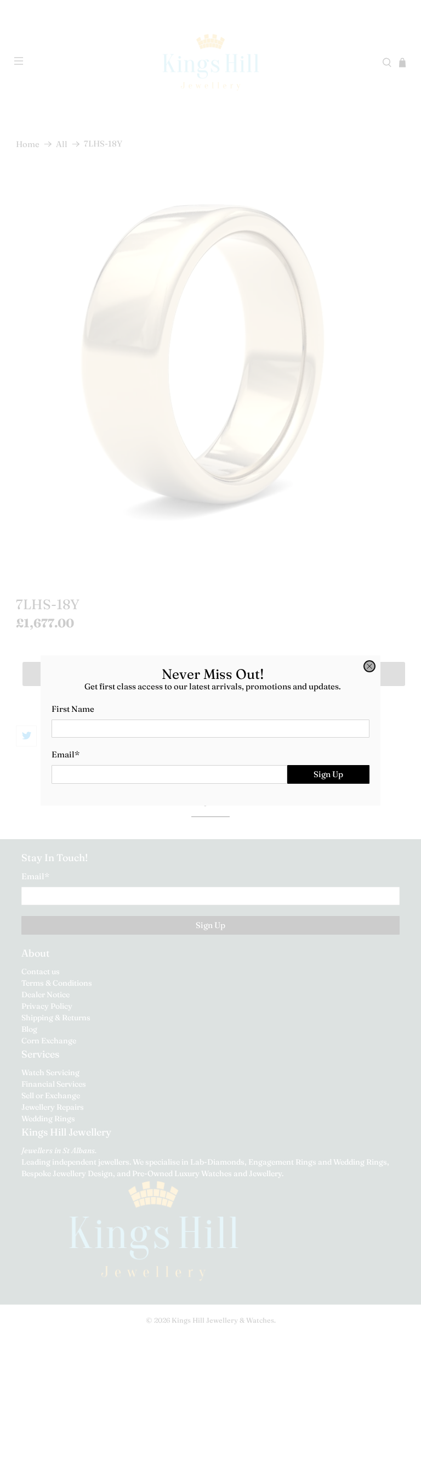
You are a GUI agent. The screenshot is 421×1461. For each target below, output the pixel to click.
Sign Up (328, 774)
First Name (73, 709)
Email (65, 754)
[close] (369, 666)
